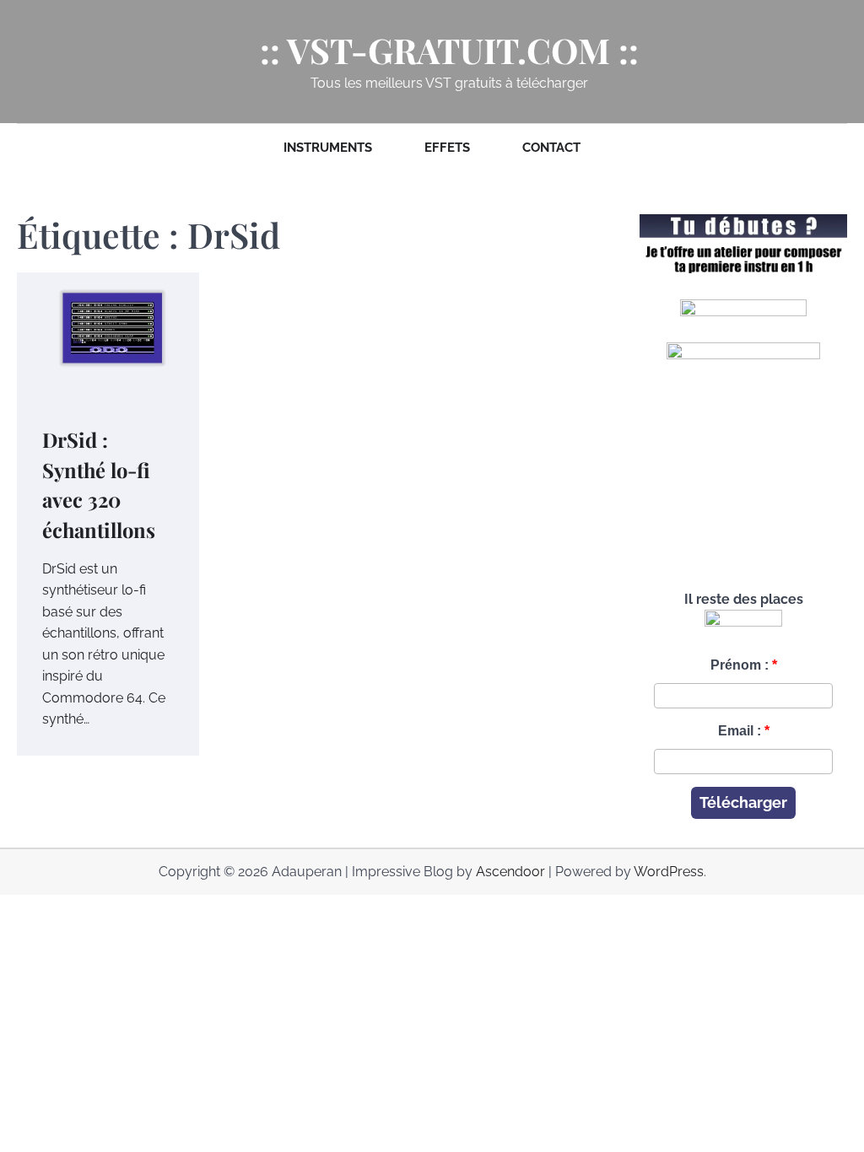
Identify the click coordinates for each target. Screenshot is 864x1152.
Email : (739, 731)
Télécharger (743, 802)
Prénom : (739, 665)
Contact (551, 147)
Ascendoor (510, 872)
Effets (447, 147)
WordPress (669, 872)
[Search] (29, 61)
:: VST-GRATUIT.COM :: (449, 50)
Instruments (328, 147)
